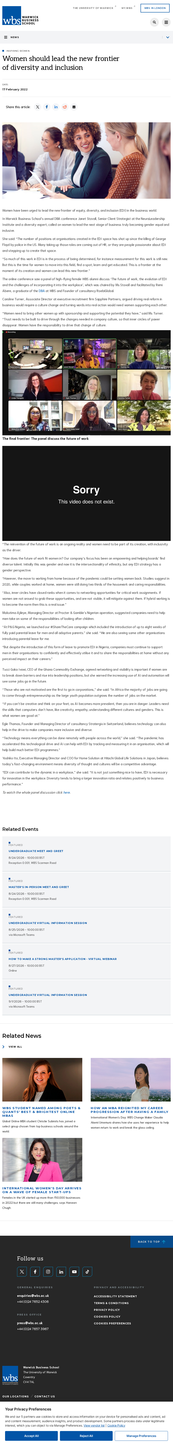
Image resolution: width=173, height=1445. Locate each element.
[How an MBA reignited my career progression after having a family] (131, 1080)
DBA (42, 290)
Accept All (31, 1436)
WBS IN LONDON (155, 8)
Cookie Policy (116, 1425)
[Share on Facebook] (46, 107)
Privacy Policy (107, 1309)
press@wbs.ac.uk (30, 1323)
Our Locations (15, 1396)
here (66, 792)
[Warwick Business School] (20, 15)
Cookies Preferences (112, 1323)
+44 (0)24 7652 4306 (33, 1301)
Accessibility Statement (115, 1296)
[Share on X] (37, 107)
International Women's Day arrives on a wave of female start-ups (41, 1190)
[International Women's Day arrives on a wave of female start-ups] (42, 1160)
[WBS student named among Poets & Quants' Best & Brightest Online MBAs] (42, 1080)
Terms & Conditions (111, 1303)
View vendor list (94, 1425)
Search (154, 22)
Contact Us (44, 1396)
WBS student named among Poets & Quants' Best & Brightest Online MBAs (41, 1112)
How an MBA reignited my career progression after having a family (129, 1110)
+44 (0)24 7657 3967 (33, 1328)
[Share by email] (74, 107)
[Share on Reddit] (65, 107)
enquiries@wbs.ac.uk (33, 1295)
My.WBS (127, 8)
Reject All (86, 1436)
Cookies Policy (107, 1316)
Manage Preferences (141, 1436)
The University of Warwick (93, 8)
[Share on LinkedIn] (55, 107)
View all (15, 1046)
